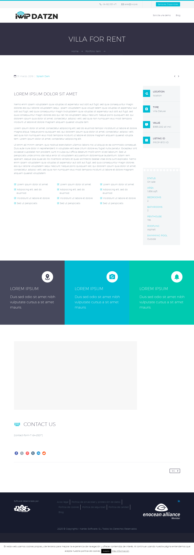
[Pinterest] (27, 453)
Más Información (120, 551)
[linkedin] (179, 501)
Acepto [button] (106, 551)
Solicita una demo (162, 15)
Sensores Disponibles (168, 4)
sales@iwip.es (130, 4)
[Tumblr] (33, 453)
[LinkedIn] (38, 453)
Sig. (174, 471)
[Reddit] (44, 453)
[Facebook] (16, 453)
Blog (178, 15)
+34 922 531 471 (110, 4)
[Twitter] (22, 453)
